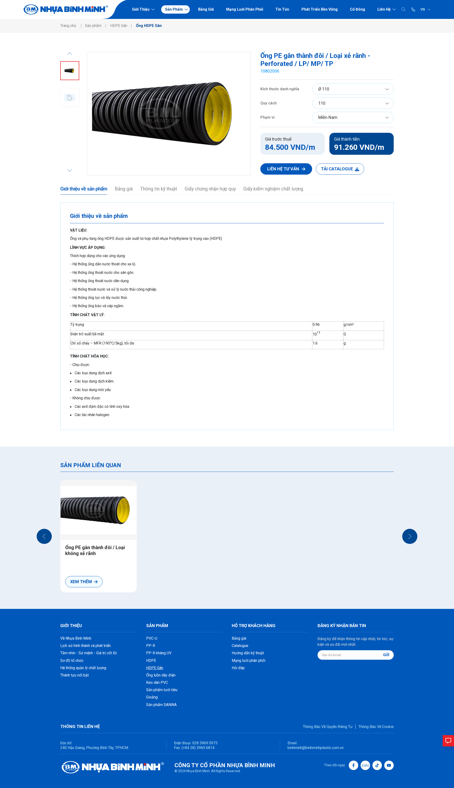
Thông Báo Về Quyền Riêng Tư (328, 726)
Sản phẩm (174, 9)
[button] (44, 536)
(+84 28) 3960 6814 (198, 747)
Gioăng (152, 697)
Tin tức (282, 9)
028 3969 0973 (204, 743)
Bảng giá (206, 9)
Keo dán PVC (157, 682)
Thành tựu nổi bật (74, 675)
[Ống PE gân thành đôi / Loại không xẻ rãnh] (98, 510)
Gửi (386, 655)
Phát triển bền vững (319, 9)
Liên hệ (384, 9)
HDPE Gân (154, 668)
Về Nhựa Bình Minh (75, 638)
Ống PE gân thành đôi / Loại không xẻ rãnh (95, 550)
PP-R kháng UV (158, 653)
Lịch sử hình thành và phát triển (85, 645)
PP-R (150, 645)
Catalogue (240, 645)
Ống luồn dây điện (160, 675)
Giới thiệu (140, 9)
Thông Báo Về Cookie (376, 726)
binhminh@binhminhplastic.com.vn (316, 747)
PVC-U (151, 638)
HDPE (151, 660)
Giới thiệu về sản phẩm (83, 189)
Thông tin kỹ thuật (158, 189)
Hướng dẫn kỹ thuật (248, 653)
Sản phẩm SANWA (161, 704)
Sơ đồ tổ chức (71, 660)
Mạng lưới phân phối (244, 9)
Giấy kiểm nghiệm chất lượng (273, 189)
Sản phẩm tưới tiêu (161, 690)
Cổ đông (357, 9)
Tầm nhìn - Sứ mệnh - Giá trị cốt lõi (88, 653)
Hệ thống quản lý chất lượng (83, 668)
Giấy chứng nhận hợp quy (210, 189)
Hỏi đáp (238, 668)
